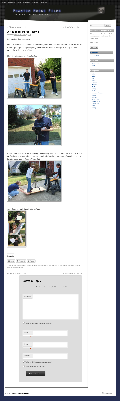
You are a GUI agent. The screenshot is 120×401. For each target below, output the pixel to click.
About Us (35, 2)
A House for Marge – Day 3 (16, 27)
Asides (94, 76)
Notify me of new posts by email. (35, 366)
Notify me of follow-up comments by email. (38, 362)
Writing (94, 108)
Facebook (94, 52)
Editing (94, 89)
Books (93, 80)
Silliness (94, 95)
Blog (24, 265)
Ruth (29, 35)
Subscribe (94, 47)
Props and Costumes (97, 93)
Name (27, 333)
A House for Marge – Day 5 (72, 27)
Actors (93, 74)
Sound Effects (95, 99)
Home (4, 2)
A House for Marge (45, 265)
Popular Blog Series (23, 2)
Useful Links (95, 64)
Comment (27, 296)
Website (27, 356)
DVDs (93, 86)
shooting (78, 265)
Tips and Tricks (96, 103)
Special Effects (96, 101)
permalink (19, 268)
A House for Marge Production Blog (63, 265)
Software (94, 97)
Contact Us (43, 2)
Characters (95, 82)
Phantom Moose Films (20, 393)
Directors (94, 84)
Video (93, 105)
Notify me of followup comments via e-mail (38, 323)
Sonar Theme (108, 393)
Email (27, 344)
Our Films (11, 2)
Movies (29, 265)
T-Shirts (94, 66)
